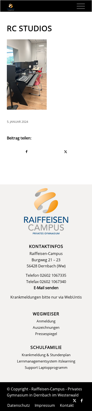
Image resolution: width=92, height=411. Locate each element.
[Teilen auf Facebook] (26, 151)
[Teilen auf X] (65, 151)
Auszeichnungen (46, 327)
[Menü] (78, 6)
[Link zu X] (74, 400)
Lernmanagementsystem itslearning (46, 361)
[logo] (38, 7)
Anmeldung (46, 321)
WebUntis (73, 297)
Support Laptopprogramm (46, 367)
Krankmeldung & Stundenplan (46, 354)
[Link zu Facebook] (81, 400)
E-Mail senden (46, 287)
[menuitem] (78, 6)
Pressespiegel (46, 333)
